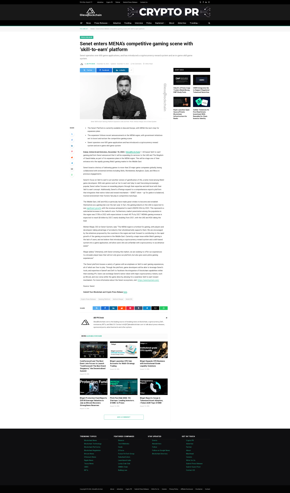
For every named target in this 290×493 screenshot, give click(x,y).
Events (154, 440)
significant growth (94, 208)
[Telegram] (72, 163)
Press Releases (101, 23)
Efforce (121, 450)
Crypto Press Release (88, 299)
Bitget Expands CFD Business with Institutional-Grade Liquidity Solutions (152, 363)
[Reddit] (72, 157)
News (88, 23)
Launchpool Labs (124, 460)
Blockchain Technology (92, 444)
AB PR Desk (91, 64)
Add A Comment (123, 417)
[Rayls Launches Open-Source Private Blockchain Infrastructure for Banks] (182, 102)
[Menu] (81, 23)
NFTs (86, 470)
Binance (121, 440)
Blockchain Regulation (92, 450)
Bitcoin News (89, 454)
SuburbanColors (124, 457)
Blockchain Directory (159, 454)
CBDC (86, 467)
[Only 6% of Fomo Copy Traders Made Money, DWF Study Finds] (182, 80)
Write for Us (190, 460)
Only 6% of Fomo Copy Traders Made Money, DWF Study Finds (181, 90)
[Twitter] (72, 134)
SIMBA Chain (123, 467)
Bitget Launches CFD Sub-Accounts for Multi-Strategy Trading (122, 363)
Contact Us (143, 2)
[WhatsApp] (72, 174)
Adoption (117, 23)
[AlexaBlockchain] (91, 12)
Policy (149, 23)
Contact (207, 489)
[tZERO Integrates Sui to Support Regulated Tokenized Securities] (201, 80)
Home (92, 29)
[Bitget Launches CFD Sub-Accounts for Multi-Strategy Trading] (124, 349)
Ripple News (88, 460)
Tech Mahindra (123, 444)
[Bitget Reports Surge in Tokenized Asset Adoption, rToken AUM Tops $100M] (154, 387)
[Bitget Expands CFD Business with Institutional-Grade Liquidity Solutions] (154, 349)
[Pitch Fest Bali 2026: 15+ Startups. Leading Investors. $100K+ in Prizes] (124, 387)
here (125, 292)
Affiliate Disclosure (187, 489)
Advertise (100, 2)
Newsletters (156, 444)
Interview (139, 23)
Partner (118, 2)
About (171, 23)
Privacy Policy (173, 489)
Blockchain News (90, 440)
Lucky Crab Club (124, 464)
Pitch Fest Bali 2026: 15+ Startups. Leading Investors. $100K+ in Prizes (122, 400)
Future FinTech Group (126, 454)
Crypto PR (109, 2)
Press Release (86, 37)
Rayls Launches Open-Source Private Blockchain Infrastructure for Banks (181, 114)
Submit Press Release (130, 2)
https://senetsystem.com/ (148, 280)
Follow (154, 447)
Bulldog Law (122, 470)
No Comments (137, 64)
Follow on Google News (161, 450)
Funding (127, 23)
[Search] (209, 23)
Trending (193, 23)
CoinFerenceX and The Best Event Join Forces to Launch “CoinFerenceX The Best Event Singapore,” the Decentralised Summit (93, 366)
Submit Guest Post (193, 467)
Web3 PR (129, 299)
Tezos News (89, 464)
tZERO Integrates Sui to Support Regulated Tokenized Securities (201, 90)
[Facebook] (72, 140)
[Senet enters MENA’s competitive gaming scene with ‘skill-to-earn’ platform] (124, 97)
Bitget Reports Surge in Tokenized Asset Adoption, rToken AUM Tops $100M (151, 400)
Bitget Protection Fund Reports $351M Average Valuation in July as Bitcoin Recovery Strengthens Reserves (93, 401)
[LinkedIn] (72, 145)
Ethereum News (90, 457)
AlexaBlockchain (133, 152)
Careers (189, 457)
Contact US (190, 470)
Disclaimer (199, 489)
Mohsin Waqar (118, 299)
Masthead (190, 454)
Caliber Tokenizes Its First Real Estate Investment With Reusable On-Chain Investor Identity (201, 114)
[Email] (72, 169)
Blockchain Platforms (92, 447)
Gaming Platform (104, 299)
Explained (159, 23)
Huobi (120, 447)
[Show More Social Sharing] (131, 70)
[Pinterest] (72, 151)
